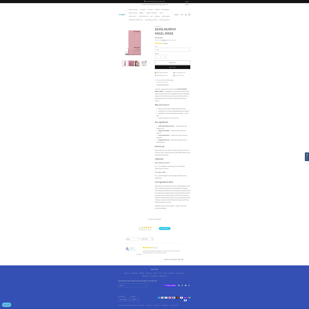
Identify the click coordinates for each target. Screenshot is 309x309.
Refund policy (145, 276)
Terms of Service (179, 273)
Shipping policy (165, 305)
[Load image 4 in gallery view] (144, 63)
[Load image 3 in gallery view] (137, 63)
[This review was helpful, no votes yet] (178, 259)
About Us (155, 273)
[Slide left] (120, 63)
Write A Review (164, 228)
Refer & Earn (7, 304)
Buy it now (173, 67)
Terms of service (156, 305)
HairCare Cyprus (125, 305)
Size (156, 46)
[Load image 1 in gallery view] (125, 63)
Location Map (134, 273)
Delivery (165, 273)
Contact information (174, 305)
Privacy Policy (154, 276)
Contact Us (149, 273)
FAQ (160, 273)
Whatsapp (141, 273)
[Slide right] (149, 63)
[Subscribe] (145, 285)
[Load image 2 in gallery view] (131, 63)
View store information (163, 84)
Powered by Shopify (133, 305)
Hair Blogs (171, 273)
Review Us (126, 273)
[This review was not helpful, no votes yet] (181, 259)
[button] (142, 13)
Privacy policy (149, 305)
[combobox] (132, 239)
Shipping (164, 40)
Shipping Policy (163, 276)
